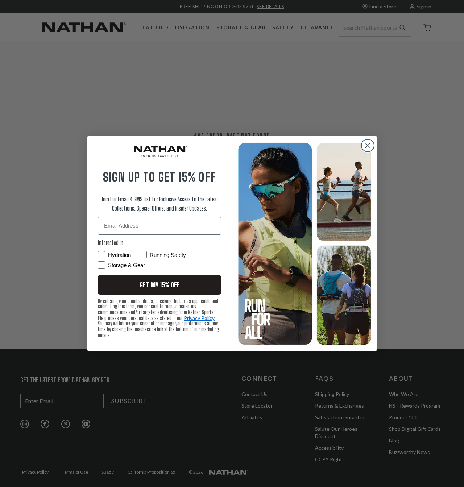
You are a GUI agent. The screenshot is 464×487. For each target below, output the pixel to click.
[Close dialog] (367, 145)
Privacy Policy (199, 318)
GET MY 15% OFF (160, 285)
